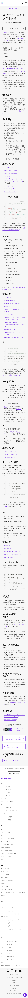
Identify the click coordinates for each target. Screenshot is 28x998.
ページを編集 (17, 22)
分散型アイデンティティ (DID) (8, 853)
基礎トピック (4, 886)
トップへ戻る (15, 773)
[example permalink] (1, 342)
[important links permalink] (1, 163)
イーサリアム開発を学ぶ (7, 880)
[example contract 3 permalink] (1, 562)
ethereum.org (6, 778)
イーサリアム (6, 32)
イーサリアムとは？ (6, 789)
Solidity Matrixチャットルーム (14, 181)
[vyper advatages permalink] (1, 646)
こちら (6, 506)
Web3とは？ (4, 798)
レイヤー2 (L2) (5, 859)
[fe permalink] (1, 512)
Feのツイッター (9, 557)
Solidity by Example (10, 173)
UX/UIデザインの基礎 (6, 889)
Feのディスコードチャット (12, 554)
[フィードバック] (25, 995)
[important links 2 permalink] (1, 448)
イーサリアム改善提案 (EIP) (8, 956)
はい (7, 760)
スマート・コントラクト (7, 801)
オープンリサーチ (5, 953)
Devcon (4, 932)
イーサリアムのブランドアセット (14, 977)
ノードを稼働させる (6, 807)
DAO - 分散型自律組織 (6, 850)
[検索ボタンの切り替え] (22, 3)
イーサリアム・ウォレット (7, 795)
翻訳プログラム (5, 917)
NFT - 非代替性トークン (7, 844)
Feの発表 (7, 548)
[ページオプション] (12, 22)
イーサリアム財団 (5, 923)
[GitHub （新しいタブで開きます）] (8, 970)
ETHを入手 (4, 835)
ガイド (3, 829)
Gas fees (3, 804)
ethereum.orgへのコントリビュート (10, 914)
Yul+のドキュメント (10, 454)
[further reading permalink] (1, 711)
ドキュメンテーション (6, 874)
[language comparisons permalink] (1, 692)
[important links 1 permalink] (1, 294)
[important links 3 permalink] (1, 542)
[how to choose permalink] (1, 596)
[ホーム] (2, 3)
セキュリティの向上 (6, 947)
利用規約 (14, 988)
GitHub (7, 176)
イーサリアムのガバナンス (7, 959)
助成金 (3, 883)
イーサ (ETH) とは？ (6, 792)
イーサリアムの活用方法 (7, 817)
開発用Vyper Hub (10, 329)
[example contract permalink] (1, 196)
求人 (14, 982)
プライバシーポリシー (14, 985)
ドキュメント (8, 167)
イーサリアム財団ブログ (7, 926)
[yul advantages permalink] (1, 674)
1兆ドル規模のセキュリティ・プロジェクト (11, 965)
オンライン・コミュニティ (7, 907)
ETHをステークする (6, 856)
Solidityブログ (9, 189)
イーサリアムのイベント (7, 911)
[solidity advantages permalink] (1, 615)
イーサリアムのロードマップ (8, 944)
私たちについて (14, 974)
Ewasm (19, 409)
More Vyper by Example (12, 303)
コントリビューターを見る (18, 729)
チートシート (8, 186)
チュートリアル (5, 871)
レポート (3, 962)
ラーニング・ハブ (5, 786)
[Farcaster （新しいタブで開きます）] (12, 970)
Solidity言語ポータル (10, 170)
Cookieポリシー (14, 991)
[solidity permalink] (1, 119)
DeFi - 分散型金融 (5, 847)
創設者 (3, 895)
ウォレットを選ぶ (5, 832)
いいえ (17, 760)
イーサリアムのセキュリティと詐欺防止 (11, 811)
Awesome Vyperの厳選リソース (14, 337)
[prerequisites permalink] (1, 95)
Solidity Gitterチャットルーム (13, 179)
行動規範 (14, 980)
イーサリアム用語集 (6, 820)
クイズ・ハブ (4, 814)
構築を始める (4, 877)
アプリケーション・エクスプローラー (10, 838)
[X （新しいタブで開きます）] (16, 970)
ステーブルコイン (5, 841)
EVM (5, 406)
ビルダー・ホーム (5, 868)
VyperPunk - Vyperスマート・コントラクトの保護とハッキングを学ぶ (14, 323)
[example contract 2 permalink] (1, 462)
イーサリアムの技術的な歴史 (8, 950)
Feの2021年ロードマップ (12, 551)
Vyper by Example (10, 300)
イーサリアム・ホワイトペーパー (9, 941)
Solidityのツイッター (10, 192)
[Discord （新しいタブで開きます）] (20, 970)
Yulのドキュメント (10, 451)
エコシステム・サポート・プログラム (11, 929)
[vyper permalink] (1, 236)
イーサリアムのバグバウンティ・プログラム (12, 920)
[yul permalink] (1, 381)
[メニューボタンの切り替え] (25, 3)
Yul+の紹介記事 (9, 457)
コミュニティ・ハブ (6, 905)
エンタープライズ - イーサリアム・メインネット (13, 892)
